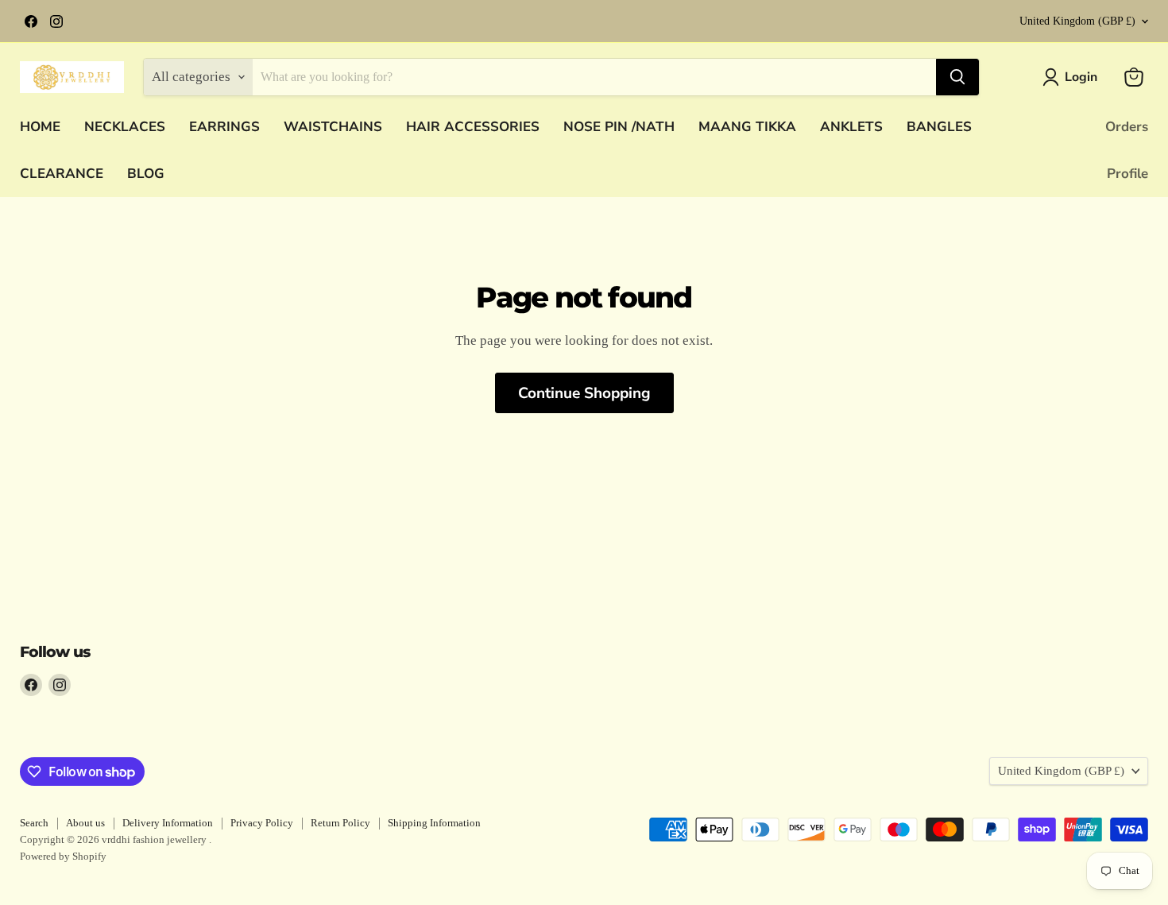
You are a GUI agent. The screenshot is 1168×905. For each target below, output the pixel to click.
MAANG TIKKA (747, 127)
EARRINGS (224, 127)
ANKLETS (851, 127)
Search (34, 823)
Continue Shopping (584, 393)
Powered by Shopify (63, 856)
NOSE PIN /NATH (619, 127)
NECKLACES (124, 127)
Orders (1126, 127)
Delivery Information (167, 823)
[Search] (957, 77)
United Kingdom (1077, 21)
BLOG (145, 173)
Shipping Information (434, 823)
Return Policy (340, 823)
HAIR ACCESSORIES (473, 127)
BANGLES (939, 127)
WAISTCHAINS (333, 127)
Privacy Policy (261, 823)
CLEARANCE (61, 173)
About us (85, 823)
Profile (1127, 173)
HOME (40, 127)
